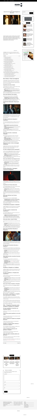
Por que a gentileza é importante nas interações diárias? (10, 73)
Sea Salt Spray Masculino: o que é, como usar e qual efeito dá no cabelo (30, 44)
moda (9, 116)
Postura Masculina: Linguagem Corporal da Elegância (9, 63)
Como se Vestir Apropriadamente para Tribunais (12, 362)
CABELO (8, 0)
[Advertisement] (11, 31)
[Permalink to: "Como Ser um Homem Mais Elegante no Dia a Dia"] (11, 20)
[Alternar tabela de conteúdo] (19, 56)
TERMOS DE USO (5, 404)
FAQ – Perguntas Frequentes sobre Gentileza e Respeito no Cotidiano (11, 72)
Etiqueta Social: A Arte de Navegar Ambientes (9, 61)
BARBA (4, 0)
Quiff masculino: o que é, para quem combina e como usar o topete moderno (30, 35)
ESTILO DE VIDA (26, 404)
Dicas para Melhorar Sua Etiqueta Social (8, 62)
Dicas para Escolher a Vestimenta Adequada (9, 60)
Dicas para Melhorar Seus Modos (8, 58)
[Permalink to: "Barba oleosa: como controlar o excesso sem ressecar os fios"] (24, 25)
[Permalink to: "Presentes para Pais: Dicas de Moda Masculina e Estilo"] (6, 358)
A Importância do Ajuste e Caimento (8, 65)
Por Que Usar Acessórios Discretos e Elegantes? (9, 68)
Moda (12, 10)
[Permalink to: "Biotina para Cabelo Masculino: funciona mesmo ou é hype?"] (24, 39)
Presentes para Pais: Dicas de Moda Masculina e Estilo (6, 363)
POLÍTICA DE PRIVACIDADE (6, 403)
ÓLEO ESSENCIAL (12, 0)
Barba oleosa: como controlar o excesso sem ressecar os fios (29, 25)
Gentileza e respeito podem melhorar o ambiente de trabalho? (10, 75)
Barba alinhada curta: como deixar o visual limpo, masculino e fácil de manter (30, 30)
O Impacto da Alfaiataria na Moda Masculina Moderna (17, 363)
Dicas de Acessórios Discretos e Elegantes (8, 67)
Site (4, 387)
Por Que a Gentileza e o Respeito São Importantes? (9, 70)
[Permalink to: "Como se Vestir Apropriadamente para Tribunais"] (11, 358)
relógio (12, 261)
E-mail (5, 384)
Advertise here (15, 50)
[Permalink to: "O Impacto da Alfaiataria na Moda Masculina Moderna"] (17, 358)
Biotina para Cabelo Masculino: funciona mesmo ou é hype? (29, 39)
